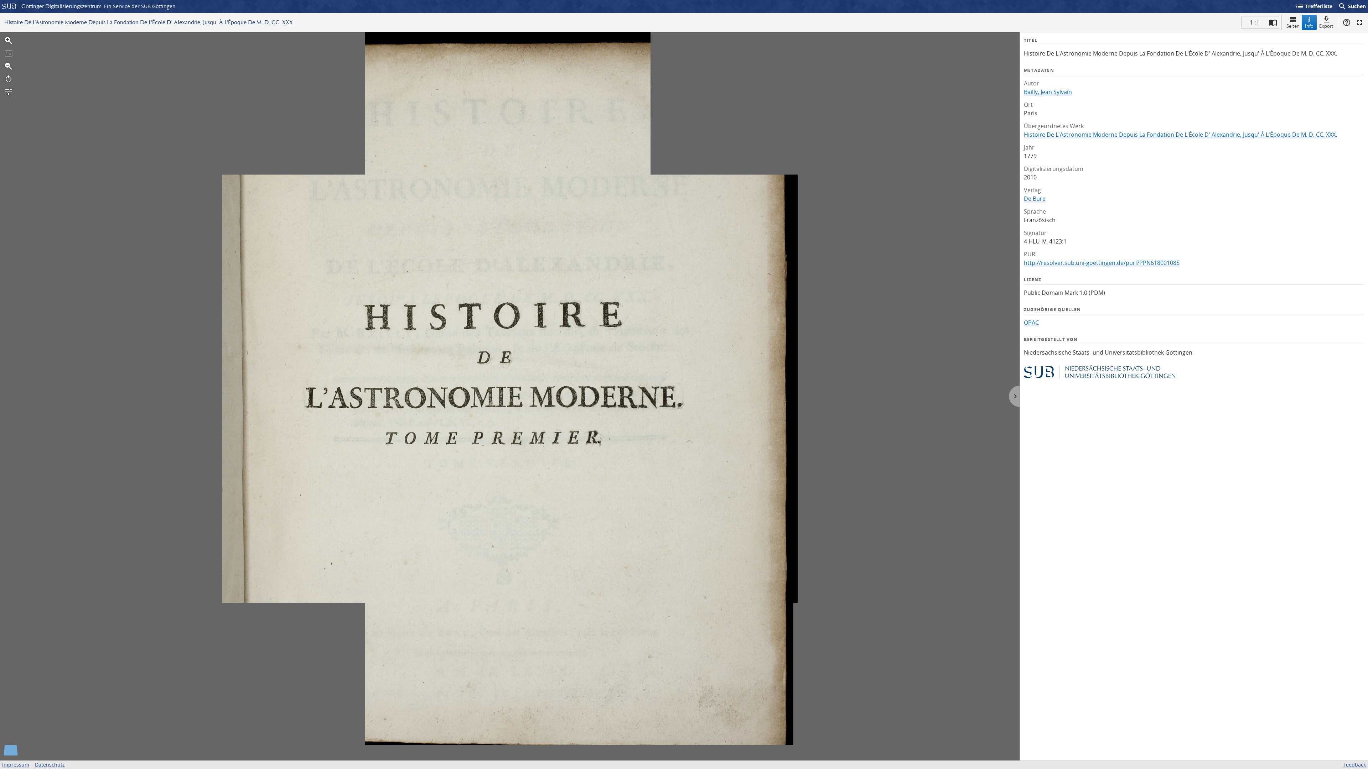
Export (1326, 26)
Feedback (1354, 764)
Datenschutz (50, 764)
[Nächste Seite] (1014, 396)
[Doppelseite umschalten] (1272, 22)
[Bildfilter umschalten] (8, 91)
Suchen (1352, 6)
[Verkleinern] (8, 66)
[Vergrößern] (8, 40)
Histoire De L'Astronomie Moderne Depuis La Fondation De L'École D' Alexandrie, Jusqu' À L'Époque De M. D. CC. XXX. (1180, 134)
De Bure (1035, 199)
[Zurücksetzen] (8, 53)
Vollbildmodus (1359, 22)
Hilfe (1346, 22)
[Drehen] (8, 79)
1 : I (1254, 22)
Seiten (1293, 26)
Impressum (15, 764)
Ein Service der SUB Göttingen (140, 6)
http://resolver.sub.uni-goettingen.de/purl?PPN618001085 (1102, 263)
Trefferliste (1313, 6)
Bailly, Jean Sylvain (1048, 92)
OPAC (1031, 322)
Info (1309, 26)
